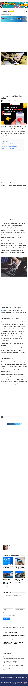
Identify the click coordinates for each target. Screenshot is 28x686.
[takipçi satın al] (14, 4)
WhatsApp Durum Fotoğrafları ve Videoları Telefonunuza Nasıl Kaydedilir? (13, 643)
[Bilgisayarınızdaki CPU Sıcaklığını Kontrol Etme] (20, 574)
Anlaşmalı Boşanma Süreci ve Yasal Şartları (13, 665)
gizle (7, 141)
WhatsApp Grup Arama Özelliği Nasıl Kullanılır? (14, 635)
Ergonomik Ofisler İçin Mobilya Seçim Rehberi (13, 658)
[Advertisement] (14, 37)
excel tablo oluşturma (21, 682)
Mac (2, 310)
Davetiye (5, 682)
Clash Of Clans (23, 677)
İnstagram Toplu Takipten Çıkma (10, 632)
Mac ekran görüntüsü (8, 417)
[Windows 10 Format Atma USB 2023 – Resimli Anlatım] (8, 561)
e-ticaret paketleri (12, 680)
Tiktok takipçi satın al (18, 678)
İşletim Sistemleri (7, 558)
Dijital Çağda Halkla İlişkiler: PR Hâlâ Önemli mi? (14, 656)
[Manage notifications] (25, 683)
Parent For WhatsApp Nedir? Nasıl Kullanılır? (13, 639)
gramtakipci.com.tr (9, 678)
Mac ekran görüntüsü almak (7, 418)
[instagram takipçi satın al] (14, 113)
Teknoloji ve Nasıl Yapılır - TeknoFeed (13, 677)
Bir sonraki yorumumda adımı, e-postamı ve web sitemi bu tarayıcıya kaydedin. (13, 615)
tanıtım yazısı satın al (5, 680)
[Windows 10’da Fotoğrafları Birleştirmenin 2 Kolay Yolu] (8, 574)
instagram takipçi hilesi (11, 682)
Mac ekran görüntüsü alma (18, 417)
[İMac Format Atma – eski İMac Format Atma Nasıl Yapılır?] (20, 561)
